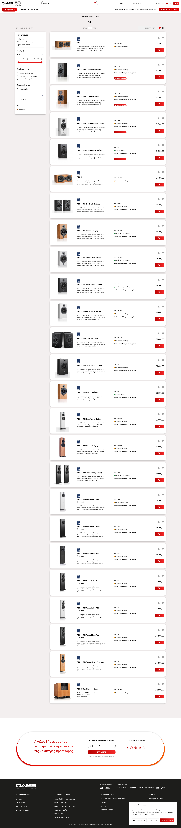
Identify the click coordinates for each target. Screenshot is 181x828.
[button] (30, 35)
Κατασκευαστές (21, 806)
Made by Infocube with (102, 824)
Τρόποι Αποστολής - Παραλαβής (65, 806)
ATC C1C (80, 43)
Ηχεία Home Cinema (23, 45)
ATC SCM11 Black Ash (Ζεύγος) (88, 204)
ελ (156, 3)
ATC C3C (80, 177)
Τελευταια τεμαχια (26, 9)
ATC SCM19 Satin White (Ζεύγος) (89, 311)
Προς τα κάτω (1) (25, 89)
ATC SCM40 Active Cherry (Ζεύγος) (90, 662)
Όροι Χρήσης (58, 814)
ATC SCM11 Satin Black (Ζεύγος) (89, 285)
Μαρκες (91, 16)
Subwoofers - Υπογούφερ (25, 42)
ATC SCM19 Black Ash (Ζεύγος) (88, 338)
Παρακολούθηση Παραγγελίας (64, 799)
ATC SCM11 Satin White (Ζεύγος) (89, 258)
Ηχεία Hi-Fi (20, 39)
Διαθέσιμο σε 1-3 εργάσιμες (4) (29, 76)
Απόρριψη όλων (139, 820)
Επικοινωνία (20, 803)
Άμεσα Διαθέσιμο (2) (26, 73)
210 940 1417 (136, 3)
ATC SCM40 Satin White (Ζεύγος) (89, 419)
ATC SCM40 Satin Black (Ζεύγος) (89, 473)
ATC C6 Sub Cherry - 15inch (87, 689)
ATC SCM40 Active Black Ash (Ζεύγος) (88, 636)
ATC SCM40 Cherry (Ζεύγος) (87, 446)
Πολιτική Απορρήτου (61, 810)
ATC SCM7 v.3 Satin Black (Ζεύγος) (90, 150)
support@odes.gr (107, 810)
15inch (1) (23, 99)
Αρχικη (84, 16)
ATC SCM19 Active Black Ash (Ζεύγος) (88, 555)
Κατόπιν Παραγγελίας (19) (28, 79)
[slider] (19, 62)
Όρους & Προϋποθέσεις (108, 757)
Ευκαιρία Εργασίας (22, 810)
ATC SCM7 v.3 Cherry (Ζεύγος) (88, 96)
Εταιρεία (19, 799)
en (159, 3)
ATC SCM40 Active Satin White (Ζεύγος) (88, 609)
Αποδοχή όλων (167, 820)
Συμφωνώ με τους (102, 756)
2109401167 (123, 3)
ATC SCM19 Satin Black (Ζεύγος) (89, 365)
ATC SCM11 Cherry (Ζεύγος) (87, 231)
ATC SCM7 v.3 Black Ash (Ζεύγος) (89, 69)
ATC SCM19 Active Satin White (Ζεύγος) (88, 501)
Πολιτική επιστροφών (61, 817)
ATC (97, 16)
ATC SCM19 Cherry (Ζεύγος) (87, 392)
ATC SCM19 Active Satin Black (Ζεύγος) (88, 528)
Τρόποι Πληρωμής (60, 803)
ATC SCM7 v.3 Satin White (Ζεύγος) (90, 123)
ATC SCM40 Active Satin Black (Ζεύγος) (88, 582)
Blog (36, 9)
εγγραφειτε (101, 752)
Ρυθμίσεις (153, 820)
